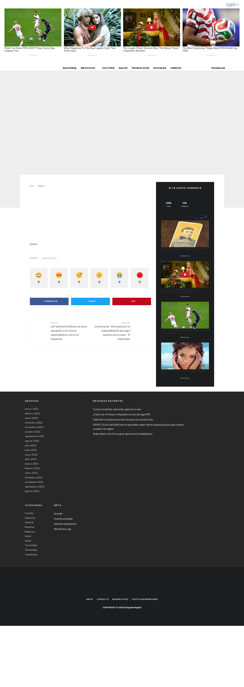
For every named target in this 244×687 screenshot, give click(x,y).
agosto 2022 (32, 441)
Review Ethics (120, 599)
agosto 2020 (32, 491)
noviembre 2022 (34, 427)
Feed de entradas (63, 518)
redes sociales (50, 258)
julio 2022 (30, 445)
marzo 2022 (32, 463)
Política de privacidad (145, 599)
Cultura (108, 67)
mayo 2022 (31, 454)
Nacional (70, 67)
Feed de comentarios (65, 523)
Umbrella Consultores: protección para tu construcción (123, 419)
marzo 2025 (32, 409)
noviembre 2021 (34, 482)
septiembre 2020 (34, 486)
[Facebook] (119, 592)
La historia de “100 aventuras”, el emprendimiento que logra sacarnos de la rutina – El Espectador (112, 330)
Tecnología (140, 67)
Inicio (89, 599)
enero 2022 (31, 473)
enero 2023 (31, 418)
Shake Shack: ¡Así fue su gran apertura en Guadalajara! (123, 433)
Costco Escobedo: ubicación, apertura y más (117, 409)
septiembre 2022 (34, 436)
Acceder (58, 513)
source (33, 243)
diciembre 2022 (34, 422)
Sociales (159, 67)
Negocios (88, 67)
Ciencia (175, 67)
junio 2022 (31, 450)
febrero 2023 (32, 413)
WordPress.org (62, 528)
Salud (123, 67)
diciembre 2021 (34, 477)
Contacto (103, 599)
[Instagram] (124, 592)
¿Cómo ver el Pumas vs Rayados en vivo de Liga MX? (122, 414)
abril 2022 (31, 459)
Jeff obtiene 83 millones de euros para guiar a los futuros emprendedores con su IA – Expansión (69, 330)
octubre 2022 (32, 431)
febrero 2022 (32, 468)
